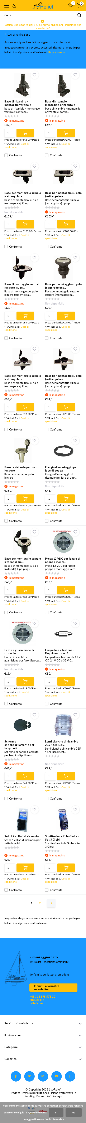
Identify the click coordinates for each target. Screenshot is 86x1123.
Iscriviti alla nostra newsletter (46, 987)
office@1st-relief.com (37, 1001)
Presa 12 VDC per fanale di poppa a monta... (62, 560)
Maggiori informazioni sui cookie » (44, 1119)
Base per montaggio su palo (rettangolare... (22, 194)
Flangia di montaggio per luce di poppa (61, 468)
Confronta (15, 155)
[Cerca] (79, 15)
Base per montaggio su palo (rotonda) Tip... (22, 560)
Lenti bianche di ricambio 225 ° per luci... (61, 743)
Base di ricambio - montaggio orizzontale (60, 103)
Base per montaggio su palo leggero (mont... (63, 286)
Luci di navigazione (19, 34)
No (73, 1112)
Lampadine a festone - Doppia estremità (59, 651)
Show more (55, 52)
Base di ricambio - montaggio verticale (17, 103)
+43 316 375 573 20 (42, 996)
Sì (56, 1112)
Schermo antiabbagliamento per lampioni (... (19, 745)
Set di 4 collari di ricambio (21, 836)
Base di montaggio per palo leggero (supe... (22, 286)
